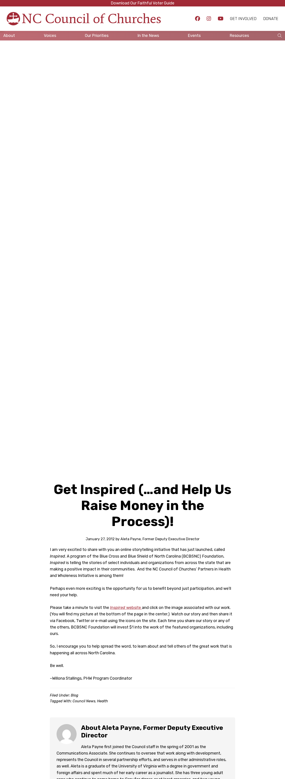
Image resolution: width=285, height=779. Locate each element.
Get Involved (243, 18)
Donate (270, 18)
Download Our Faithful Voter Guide (142, 3)
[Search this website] (279, 35)
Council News (84, 701)
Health (102, 701)
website (126, 607)
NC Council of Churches (91, 18)
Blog (74, 695)
